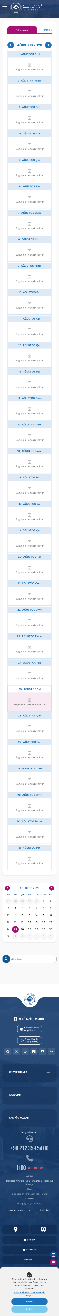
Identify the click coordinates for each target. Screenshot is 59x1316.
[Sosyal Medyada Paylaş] (53, 1262)
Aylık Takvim (22, 30)
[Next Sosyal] (34, 1051)
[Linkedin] (51, 1051)
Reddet (29, 1309)
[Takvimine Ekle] (53, 1254)
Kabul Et (29, 1301)
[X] (16, 1051)
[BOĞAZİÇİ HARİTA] (15, 1229)
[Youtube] (42, 1051)
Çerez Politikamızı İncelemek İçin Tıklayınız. (29, 1294)
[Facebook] (7, 1051)
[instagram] (25, 1051)
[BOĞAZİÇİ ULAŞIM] (43, 1229)
